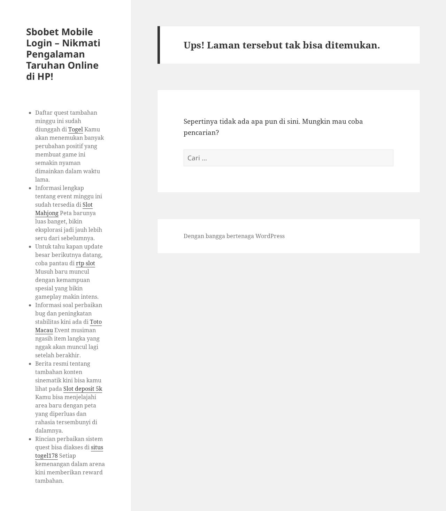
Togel (75, 129)
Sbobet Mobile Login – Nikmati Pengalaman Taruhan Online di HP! (63, 54)
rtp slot (85, 263)
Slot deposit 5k (82, 388)
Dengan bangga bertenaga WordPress (234, 236)
